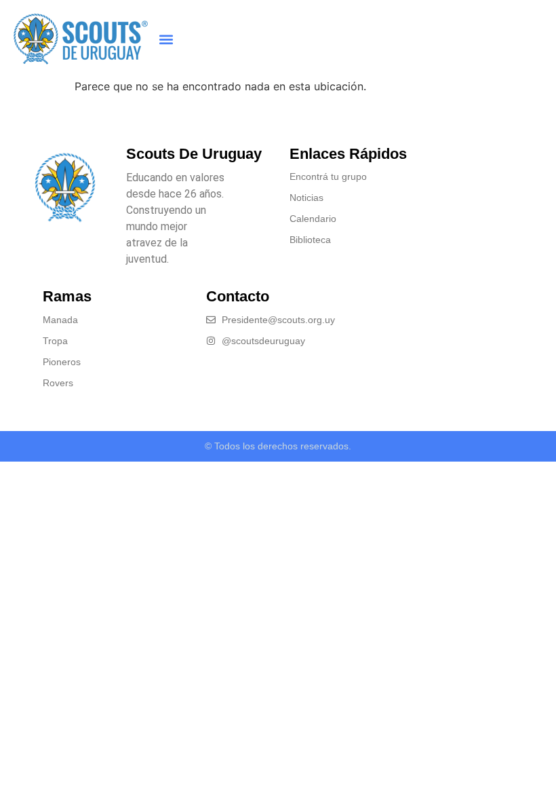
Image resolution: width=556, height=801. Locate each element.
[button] (166, 39)
